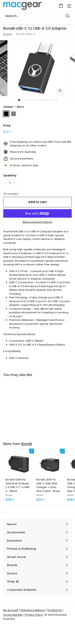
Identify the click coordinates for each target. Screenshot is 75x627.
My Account (10, 610)
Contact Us (55, 610)
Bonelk (7, 34)
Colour (13, 107)
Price (7, 125)
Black (6, 114)
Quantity (10, 175)
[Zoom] (59, 90)
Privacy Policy (34, 615)
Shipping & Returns (33, 610)
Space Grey (13, 114)
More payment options (37, 222)
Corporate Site (13, 615)
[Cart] (60, 6)
